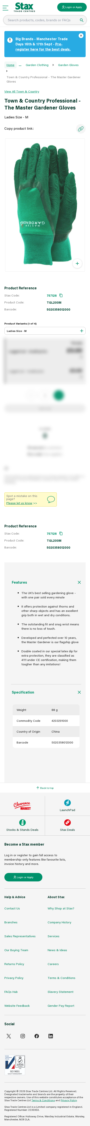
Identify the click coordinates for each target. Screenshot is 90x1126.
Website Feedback (17, 1005)
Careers (53, 964)
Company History (59, 922)
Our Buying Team (16, 950)
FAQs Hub (11, 992)
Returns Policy (14, 964)
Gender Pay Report (61, 1005)
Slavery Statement (60, 992)
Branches (10, 922)
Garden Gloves (68, 65)
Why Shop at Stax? (61, 908)
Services (53, 936)
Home (10, 65)
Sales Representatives (20, 936)
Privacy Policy (13, 978)
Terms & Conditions (61, 978)
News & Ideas (57, 950)
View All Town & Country (21, 91)
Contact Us (12, 908)
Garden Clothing (37, 65)
